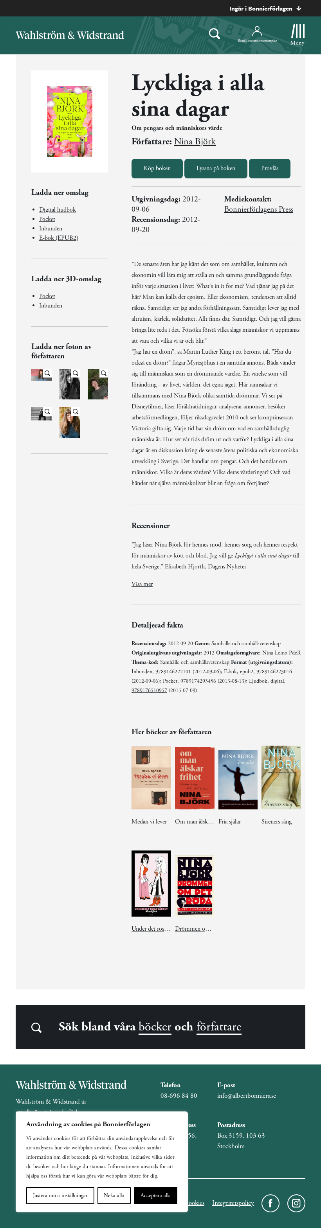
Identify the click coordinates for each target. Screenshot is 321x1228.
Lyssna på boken (216, 168)
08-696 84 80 (178, 1095)
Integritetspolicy (233, 1203)
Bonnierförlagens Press (258, 209)
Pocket (47, 219)
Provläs (269, 168)
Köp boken (157, 168)
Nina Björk (195, 141)
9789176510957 (149, 690)
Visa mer (142, 584)
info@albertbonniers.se (246, 1095)
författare (219, 1027)
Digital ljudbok (57, 210)
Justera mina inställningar (60, 1195)
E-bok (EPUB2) (58, 238)
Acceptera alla (156, 1195)
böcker (155, 1027)
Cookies (194, 1203)
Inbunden (50, 229)
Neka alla (114, 1195)
